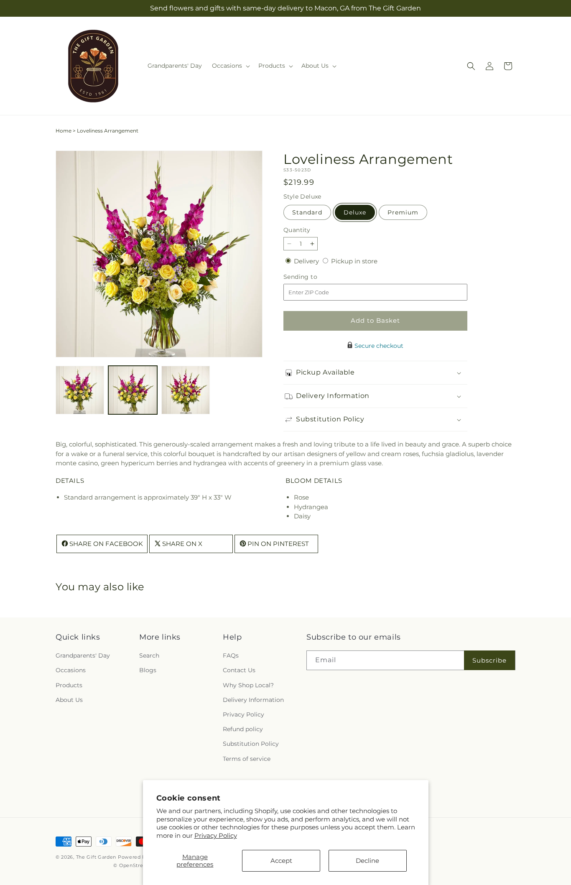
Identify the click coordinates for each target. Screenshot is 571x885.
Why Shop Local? (248, 685)
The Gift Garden (96, 857)
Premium (402, 212)
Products (69, 685)
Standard (307, 212)
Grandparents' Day (83, 656)
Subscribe (489, 660)
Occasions (71, 670)
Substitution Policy (251, 744)
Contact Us (239, 670)
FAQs (231, 656)
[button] (230, 65)
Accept (281, 861)
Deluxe (355, 212)
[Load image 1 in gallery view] (80, 390)
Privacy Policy (215, 835)
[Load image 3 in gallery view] (185, 390)
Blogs (147, 670)
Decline (367, 861)
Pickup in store (354, 261)
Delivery (307, 261)
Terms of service (246, 759)
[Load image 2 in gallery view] (132, 390)
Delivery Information (253, 700)
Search (149, 656)
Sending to (312, 277)
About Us (69, 700)
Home (63, 131)
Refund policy (243, 729)
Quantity (296, 230)
